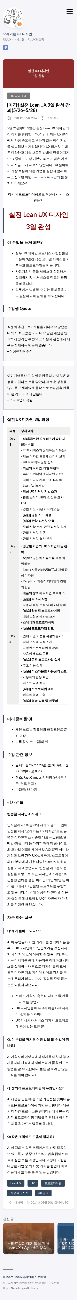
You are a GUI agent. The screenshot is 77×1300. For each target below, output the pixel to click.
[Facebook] (5, 49)
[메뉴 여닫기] (69, 11)
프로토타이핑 (53, 1183)
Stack (14, 1288)
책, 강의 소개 (18, 96)
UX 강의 (43, 1193)
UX (33, 1183)
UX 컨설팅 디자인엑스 (47, 1282)
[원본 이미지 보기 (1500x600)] (38, 73)
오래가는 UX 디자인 (17, 34)
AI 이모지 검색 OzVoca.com (18, 1282)
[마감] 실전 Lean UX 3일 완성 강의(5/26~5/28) (38, 107)
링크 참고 (27, 783)
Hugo (6, 1288)
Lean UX (15, 1183)
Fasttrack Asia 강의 (46, 177)
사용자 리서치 (19, 1193)
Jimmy (34, 1288)
